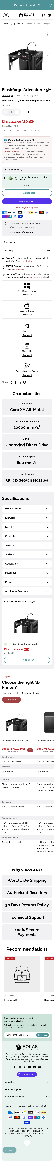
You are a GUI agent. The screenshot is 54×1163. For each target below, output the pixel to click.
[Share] (11, 382)
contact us (28, 261)
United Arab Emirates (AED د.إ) (32, 1106)
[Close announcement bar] (50, 5)
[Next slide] (46, 5)
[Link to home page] (27, 1047)
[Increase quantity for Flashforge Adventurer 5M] (17, 112)
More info (27, 185)
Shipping (17, 130)
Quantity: (6, 105)
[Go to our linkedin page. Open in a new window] (39, 1067)
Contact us (11, 699)
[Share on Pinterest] (24, 382)
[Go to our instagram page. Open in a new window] (19, 1067)
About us (10, 1082)
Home (7, 24)
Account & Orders (15, 1096)
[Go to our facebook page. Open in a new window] (14, 1067)
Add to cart (28, 660)
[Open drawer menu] (6, 15)
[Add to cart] (30, 750)
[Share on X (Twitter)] (20, 382)
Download (27, 295)
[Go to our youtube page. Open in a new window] (29, 1067)
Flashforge (7, 95)
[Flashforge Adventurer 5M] (17, 722)
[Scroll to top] (27, 1143)
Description (9, 242)
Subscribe (42, 1035)
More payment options (27, 207)
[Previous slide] (7, 5)
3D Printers (18, 24)
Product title (9, 995)
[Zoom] (47, 34)
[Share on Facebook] (15, 382)
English (8, 1106)
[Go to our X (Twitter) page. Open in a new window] (24, 1067)
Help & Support (13, 1089)
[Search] (43, 15)
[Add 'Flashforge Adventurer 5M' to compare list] (28, 112)
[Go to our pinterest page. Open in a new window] (34, 1067)
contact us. (18, 269)
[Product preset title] (22, 974)
